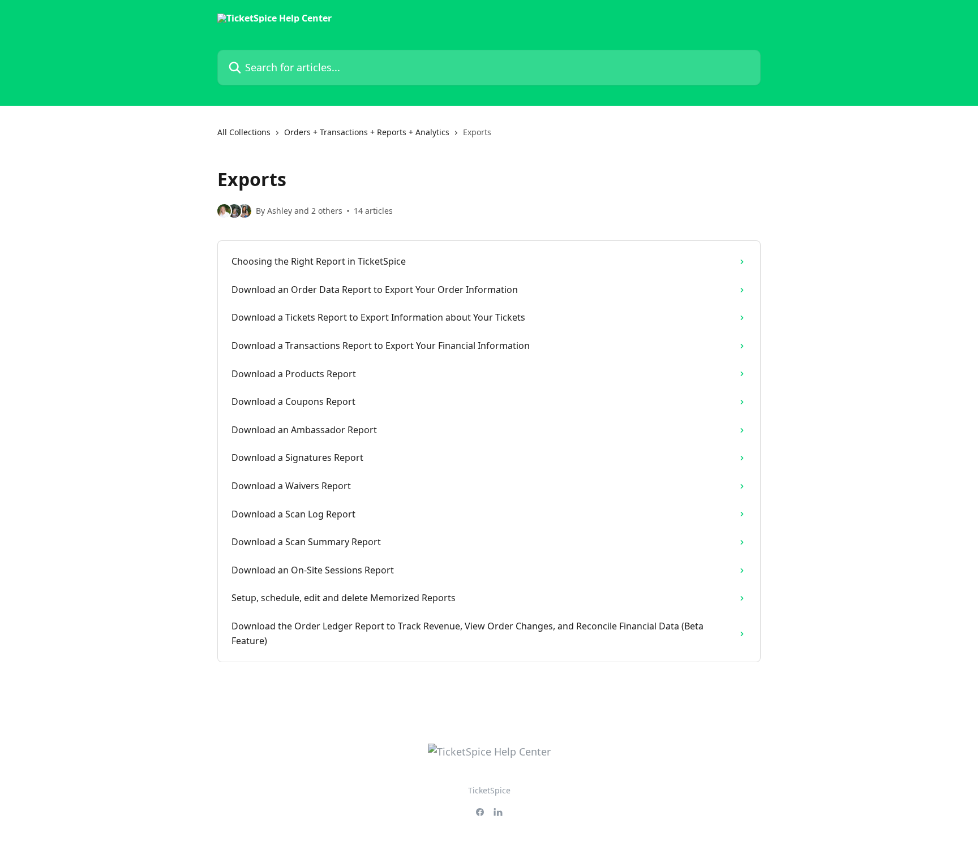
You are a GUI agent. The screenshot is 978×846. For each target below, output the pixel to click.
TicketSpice (489, 790)
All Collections (244, 132)
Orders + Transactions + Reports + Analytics (366, 132)
